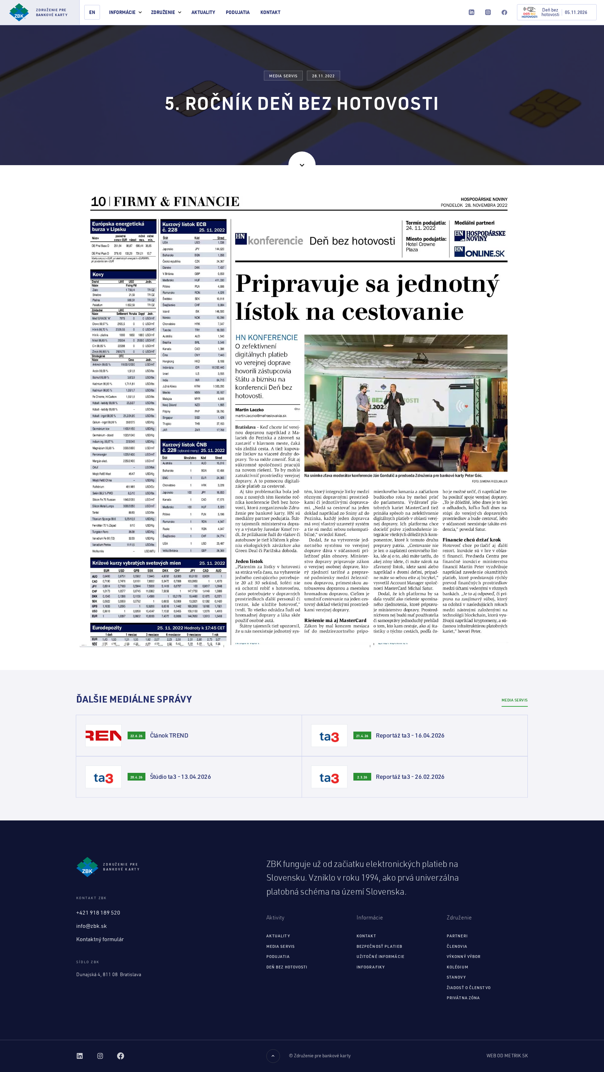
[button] (125, 12)
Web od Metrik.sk (507, 1055)
